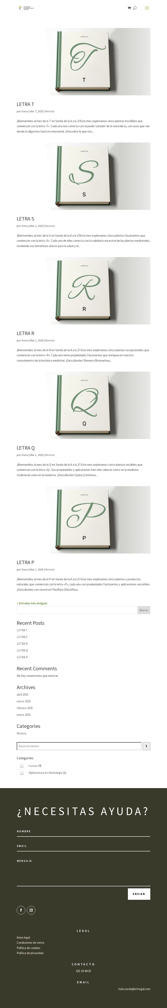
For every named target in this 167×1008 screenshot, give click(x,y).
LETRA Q (26, 447)
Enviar (139, 894)
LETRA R (25, 333)
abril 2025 (22, 694)
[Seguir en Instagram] (31, 910)
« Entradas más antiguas (32, 603)
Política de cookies (28, 948)
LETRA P (25, 562)
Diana (25, 111)
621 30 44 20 (83, 971)
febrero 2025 (25, 708)
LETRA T (25, 104)
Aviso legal (23, 937)
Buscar (144, 610)
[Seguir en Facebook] (21, 910)
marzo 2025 (24, 701)
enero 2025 (24, 715)
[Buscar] (146, 746)
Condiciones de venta (30, 943)
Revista (49, 111)
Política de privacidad (30, 953)
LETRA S (25, 218)
